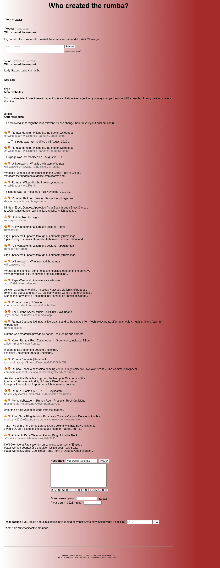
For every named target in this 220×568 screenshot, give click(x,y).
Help (95, 555)
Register (103, 498)
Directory (116, 557)
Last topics (79, 555)
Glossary (88, 555)
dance (18, 19)
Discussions (84, 557)
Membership (103, 555)
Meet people (106, 557)
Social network (63, 557)
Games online (67, 555)
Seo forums (95, 557)
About (112, 555)
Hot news (74, 557)
